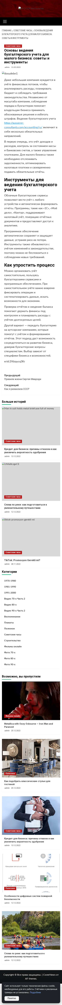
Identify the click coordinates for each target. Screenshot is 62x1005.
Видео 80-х (10, 605)
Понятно (12, 998)
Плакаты (9, 623)
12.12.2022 (15, 512)
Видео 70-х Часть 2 (14, 599)
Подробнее (35, 993)
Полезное (9, 629)
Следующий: (16, 387)
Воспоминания (12, 617)
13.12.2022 (15, 456)
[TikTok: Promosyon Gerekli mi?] (31, 537)
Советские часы (13, 46)
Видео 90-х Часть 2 (14, 611)
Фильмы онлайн (13, 646)
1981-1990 (10, 587)
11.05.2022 (16, 67)
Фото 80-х (9, 658)
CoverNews (49, 975)
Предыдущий (22, 377)
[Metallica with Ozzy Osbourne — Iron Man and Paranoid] (31, 701)
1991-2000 (10, 593)
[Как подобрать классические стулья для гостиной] (31, 758)
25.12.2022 (15, 731)
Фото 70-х (9, 652)
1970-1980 (10, 581)
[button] (5, 21)
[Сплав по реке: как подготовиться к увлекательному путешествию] (31, 481)
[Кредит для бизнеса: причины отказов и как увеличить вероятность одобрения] (31, 426)
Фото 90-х (9, 664)
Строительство (12, 641)
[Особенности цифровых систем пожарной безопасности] (31, 873)
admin (7, 67)
